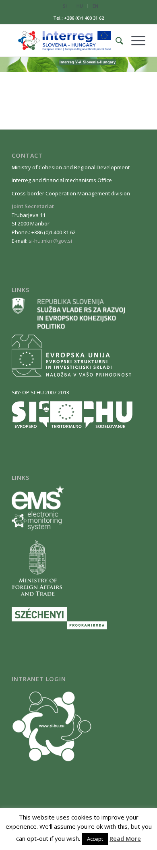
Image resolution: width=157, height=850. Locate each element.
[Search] (115, 40)
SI (65, 6)
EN (95, 6)
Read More (125, 838)
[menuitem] (65, 6)
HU (79, 6)
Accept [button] (95, 838)
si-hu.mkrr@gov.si (50, 240)
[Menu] (134, 40)
